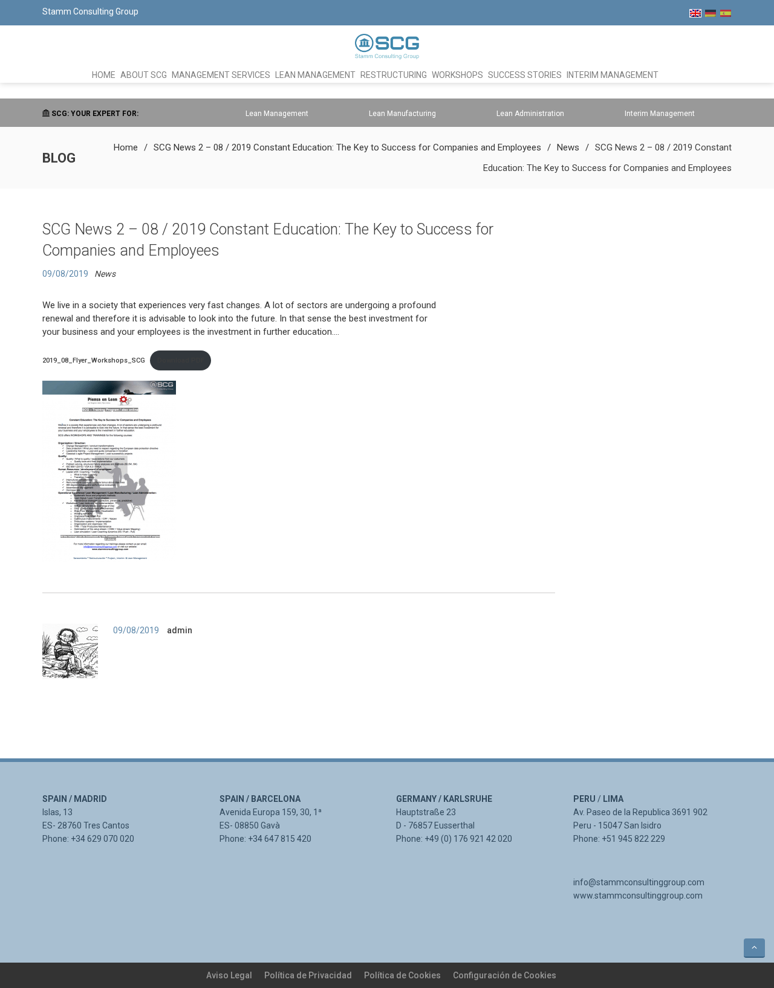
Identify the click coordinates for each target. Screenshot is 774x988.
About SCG (143, 75)
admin (179, 630)
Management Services (221, 75)
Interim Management (613, 75)
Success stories (525, 75)
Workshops (457, 75)
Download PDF (180, 360)
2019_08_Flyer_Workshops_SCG (93, 360)
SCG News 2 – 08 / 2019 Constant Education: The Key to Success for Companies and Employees (347, 147)
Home (103, 75)
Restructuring (393, 75)
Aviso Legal (229, 975)
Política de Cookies (402, 975)
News (568, 147)
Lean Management (315, 75)
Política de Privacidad (308, 975)
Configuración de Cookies (504, 975)
